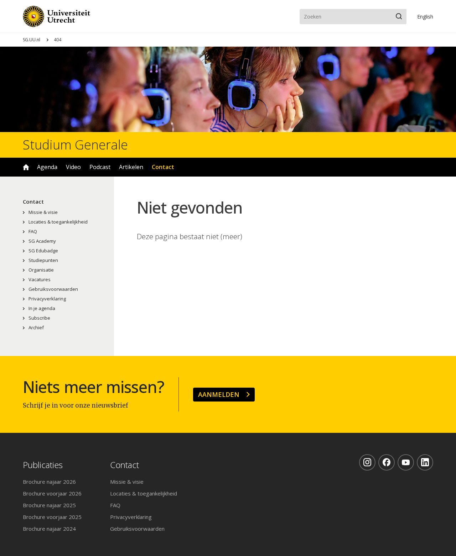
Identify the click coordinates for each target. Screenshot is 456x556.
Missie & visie (43, 212)
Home (26, 167)
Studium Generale (75, 144)
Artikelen (131, 167)
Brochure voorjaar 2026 (52, 493)
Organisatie (41, 270)
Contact (163, 167)
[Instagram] (367, 462)
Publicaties (43, 465)
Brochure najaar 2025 (49, 505)
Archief (36, 327)
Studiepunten (43, 260)
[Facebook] (386, 462)
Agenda (47, 167)
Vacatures (39, 279)
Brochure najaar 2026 (49, 481)
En (425, 16)
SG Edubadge (43, 250)
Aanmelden (218, 394)
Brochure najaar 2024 (49, 528)
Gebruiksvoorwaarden (53, 289)
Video (73, 167)
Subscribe (39, 318)
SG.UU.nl (31, 40)
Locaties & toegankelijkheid (58, 222)
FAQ (32, 231)
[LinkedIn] (425, 462)
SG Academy (42, 241)
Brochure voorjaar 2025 (52, 516)
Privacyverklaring (47, 298)
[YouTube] (406, 462)
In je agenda (41, 308)
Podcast (99, 167)
